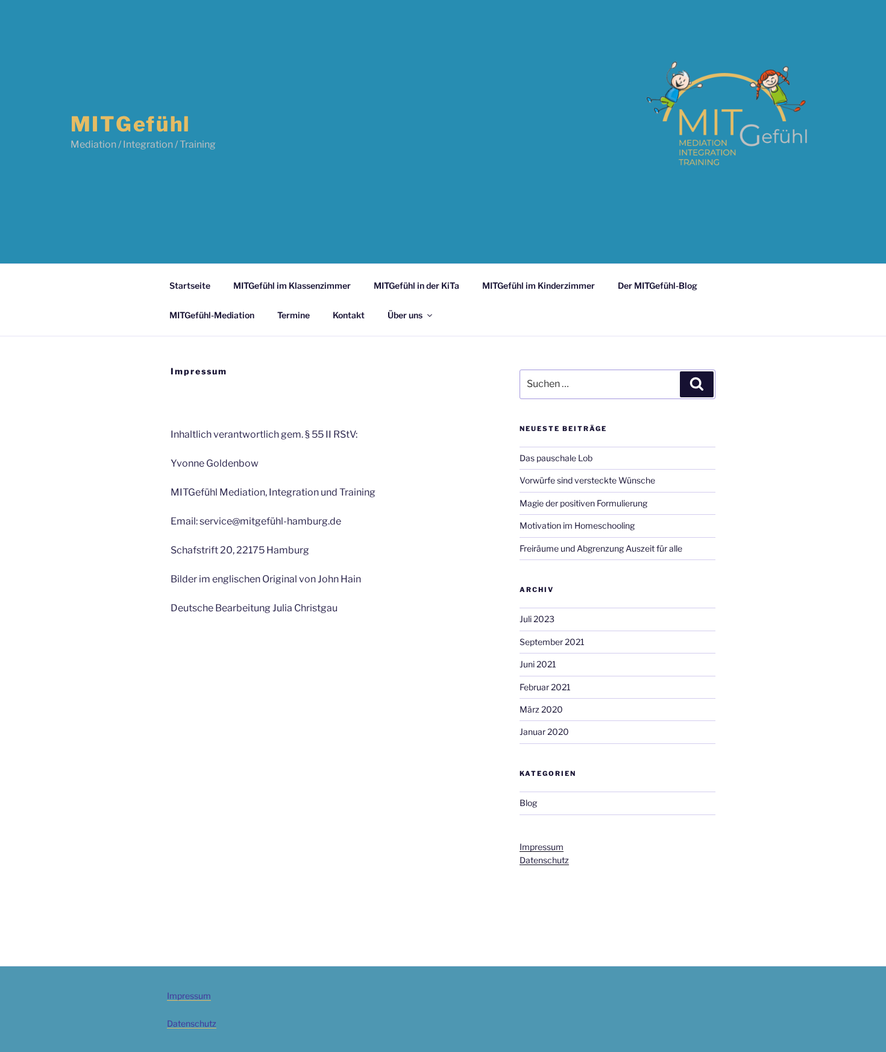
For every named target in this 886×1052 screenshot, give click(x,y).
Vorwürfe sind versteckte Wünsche (587, 480)
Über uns (405, 315)
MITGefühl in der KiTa (416, 285)
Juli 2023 (537, 619)
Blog (528, 803)
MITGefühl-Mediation (211, 315)
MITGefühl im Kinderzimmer (538, 285)
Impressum (542, 847)
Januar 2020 (544, 731)
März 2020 (541, 709)
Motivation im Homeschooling (577, 525)
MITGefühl (130, 124)
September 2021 (552, 642)
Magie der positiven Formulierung (583, 503)
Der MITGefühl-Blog (657, 285)
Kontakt (349, 315)
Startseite (189, 285)
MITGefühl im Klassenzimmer (292, 285)
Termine (293, 315)
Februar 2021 (545, 687)
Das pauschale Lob (556, 458)
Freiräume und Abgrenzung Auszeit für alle (601, 548)
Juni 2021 (538, 664)
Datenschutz (544, 860)
